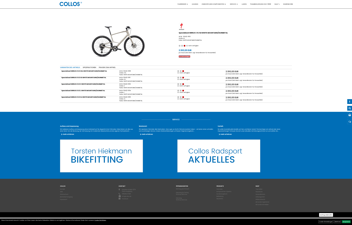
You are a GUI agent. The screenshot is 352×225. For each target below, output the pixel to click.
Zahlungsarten (260, 197)
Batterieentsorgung (66, 197)
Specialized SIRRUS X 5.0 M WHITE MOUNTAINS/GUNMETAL (203, 33)
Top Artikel (259, 189)
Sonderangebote (222, 194)
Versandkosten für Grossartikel (205, 53)
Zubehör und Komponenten (213, 4)
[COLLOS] (71, 4)
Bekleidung (220, 196)
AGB (61, 192)
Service (233, 4)
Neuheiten (220, 199)
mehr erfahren (68, 134)
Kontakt (62, 189)
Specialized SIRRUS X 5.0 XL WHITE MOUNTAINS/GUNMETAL (83, 97)
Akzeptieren (346, 222)
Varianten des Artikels (70, 67)
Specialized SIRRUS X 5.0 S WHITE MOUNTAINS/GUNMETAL (83, 84)
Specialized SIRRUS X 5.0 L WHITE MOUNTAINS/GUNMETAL (83, 91)
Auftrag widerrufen (326, 215)
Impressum (63, 199)
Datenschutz (64, 194)
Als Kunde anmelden (262, 204)
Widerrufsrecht (260, 199)
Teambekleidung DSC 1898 (260, 4)
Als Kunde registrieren (262, 202)
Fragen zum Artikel (107, 67)
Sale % (277, 4)
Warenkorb (288, 4)
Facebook (125, 199)
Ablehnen (338, 222)
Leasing (195, 4)
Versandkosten (260, 194)
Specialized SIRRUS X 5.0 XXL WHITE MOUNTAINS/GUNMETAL (84, 71)
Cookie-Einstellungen (326, 222)
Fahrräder (182, 4)
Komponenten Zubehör (224, 191)
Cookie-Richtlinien (100, 220)
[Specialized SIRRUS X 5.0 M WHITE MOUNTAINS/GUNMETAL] (118, 41)
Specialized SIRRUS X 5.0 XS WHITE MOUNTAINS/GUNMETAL (83, 77)
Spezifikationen (89, 67)
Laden (244, 4)
